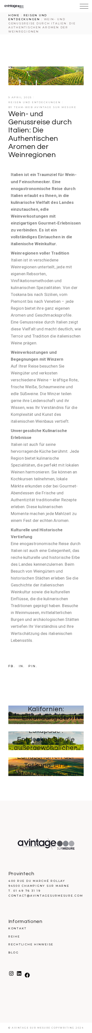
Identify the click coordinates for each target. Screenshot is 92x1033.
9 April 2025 (20, 97)
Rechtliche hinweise (30, 944)
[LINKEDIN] (19, 975)
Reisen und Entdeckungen (34, 102)
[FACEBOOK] (27, 977)
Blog (13, 952)
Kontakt (17, 928)
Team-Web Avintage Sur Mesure (45, 107)
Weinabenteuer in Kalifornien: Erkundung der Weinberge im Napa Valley (46, 717)
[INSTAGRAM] (11, 975)
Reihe (14, 936)
